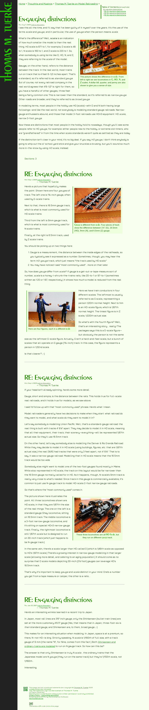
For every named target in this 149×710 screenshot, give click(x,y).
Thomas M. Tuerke (81, 687)
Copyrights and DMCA (50, 695)
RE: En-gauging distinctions (115, 11)
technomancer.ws (36, 698)
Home (22, 3)
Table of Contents (110, 7)
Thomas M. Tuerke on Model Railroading (76, 3)
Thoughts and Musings (40, 3)
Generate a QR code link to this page (44, 706)
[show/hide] (124, 7)
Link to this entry (37, 25)
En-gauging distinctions (112, 9)
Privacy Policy (34, 695)
